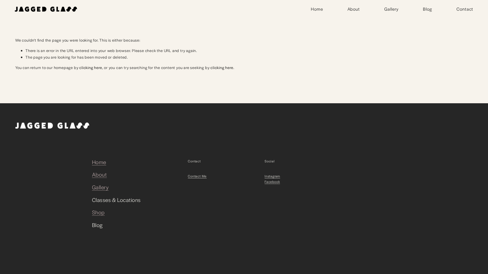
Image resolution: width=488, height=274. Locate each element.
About (353, 9)
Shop (98, 212)
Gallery (391, 9)
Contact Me (197, 176)
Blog (427, 9)
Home (317, 9)
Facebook (272, 181)
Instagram (272, 176)
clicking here (90, 67)
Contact (464, 9)
